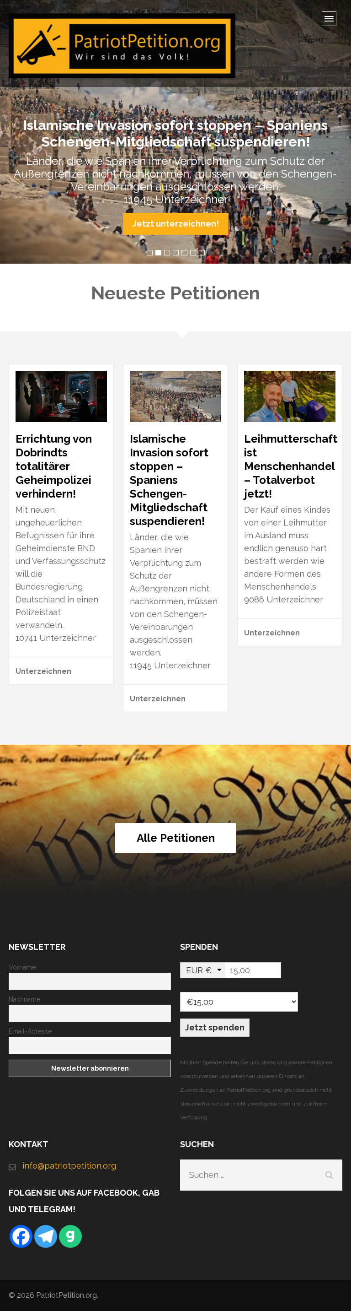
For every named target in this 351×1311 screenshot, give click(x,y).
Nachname (24, 999)
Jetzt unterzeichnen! (176, 223)
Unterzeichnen (43, 671)
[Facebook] (21, 1236)
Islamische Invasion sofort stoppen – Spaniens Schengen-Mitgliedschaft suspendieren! (169, 480)
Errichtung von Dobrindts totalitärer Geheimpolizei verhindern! (54, 466)
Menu (332, 21)
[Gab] (70, 1236)
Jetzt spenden (215, 1027)
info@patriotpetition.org (69, 1165)
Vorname (22, 967)
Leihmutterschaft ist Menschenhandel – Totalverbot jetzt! (290, 466)
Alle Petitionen (176, 838)
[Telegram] (45, 1236)
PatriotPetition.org (66, 1295)
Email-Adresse (30, 1031)
